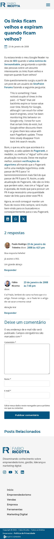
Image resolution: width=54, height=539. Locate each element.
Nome (7, 379)
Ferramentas (14, 509)
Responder (10, 270)
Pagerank (39, 150)
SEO (15, 60)
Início (10, 490)
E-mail (7, 391)
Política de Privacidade (24, 533)
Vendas (11, 499)
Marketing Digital (17, 514)
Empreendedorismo (19, 494)
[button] (48, 4)
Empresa (12, 504)
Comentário (10, 342)
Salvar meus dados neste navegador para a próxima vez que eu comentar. (27, 406)
